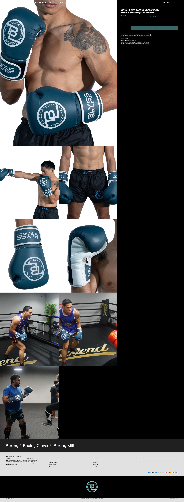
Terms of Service (53, 462)
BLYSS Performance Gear (89, 498)
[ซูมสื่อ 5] (88, 256)
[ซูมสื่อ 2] (29, 182)
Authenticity (95, 462)
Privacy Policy (52, 464)
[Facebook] (6, 498)
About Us (95, 466)
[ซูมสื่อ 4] (29, 256)
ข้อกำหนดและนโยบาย (174, 498)
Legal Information (97, 460)
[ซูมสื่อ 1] (58, 73)
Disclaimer (95, 464)
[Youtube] (12, 498)
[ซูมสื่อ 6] (29, 329)
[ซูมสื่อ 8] (29, 402)
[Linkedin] (14, 498)
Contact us (95, 469)
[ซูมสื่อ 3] (88, 182)
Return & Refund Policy (54, 460)
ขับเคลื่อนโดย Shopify (99, 498)
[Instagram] (9, 498)
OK (176, 460)
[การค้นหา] (171, 2)
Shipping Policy (52, 466)
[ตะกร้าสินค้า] (177, 2)
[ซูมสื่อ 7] (88, 329)
